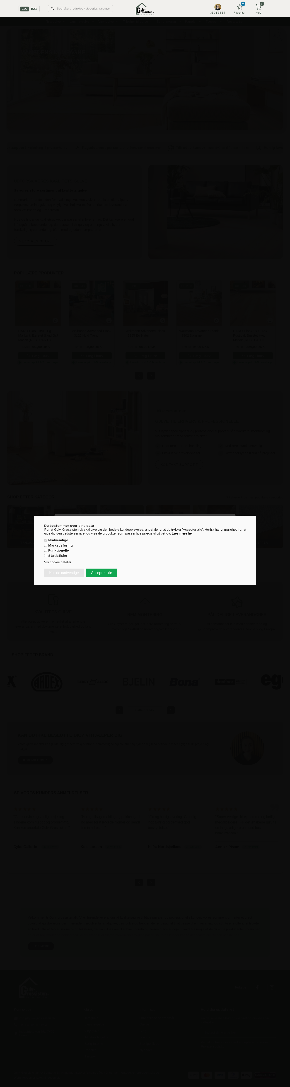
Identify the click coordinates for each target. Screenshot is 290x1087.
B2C (24, 8)
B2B (34, 8)
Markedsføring (60, 545)
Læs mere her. (182, 533)
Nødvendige (58, 540)
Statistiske (57, 555)
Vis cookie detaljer (57, 562)
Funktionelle (58, 550)
